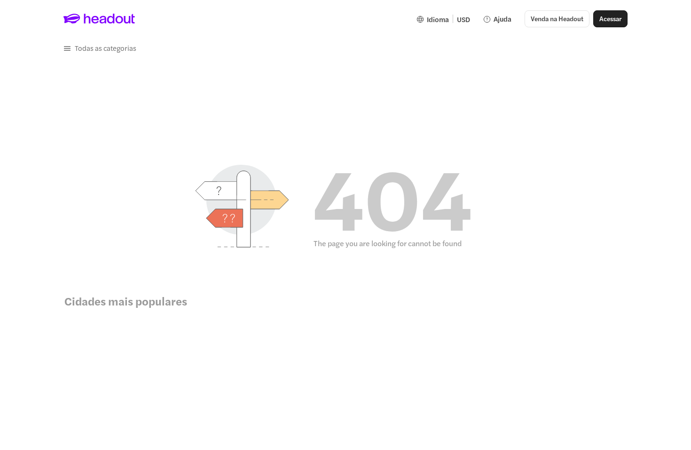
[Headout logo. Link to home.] (99, 18)
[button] (99, 48)
